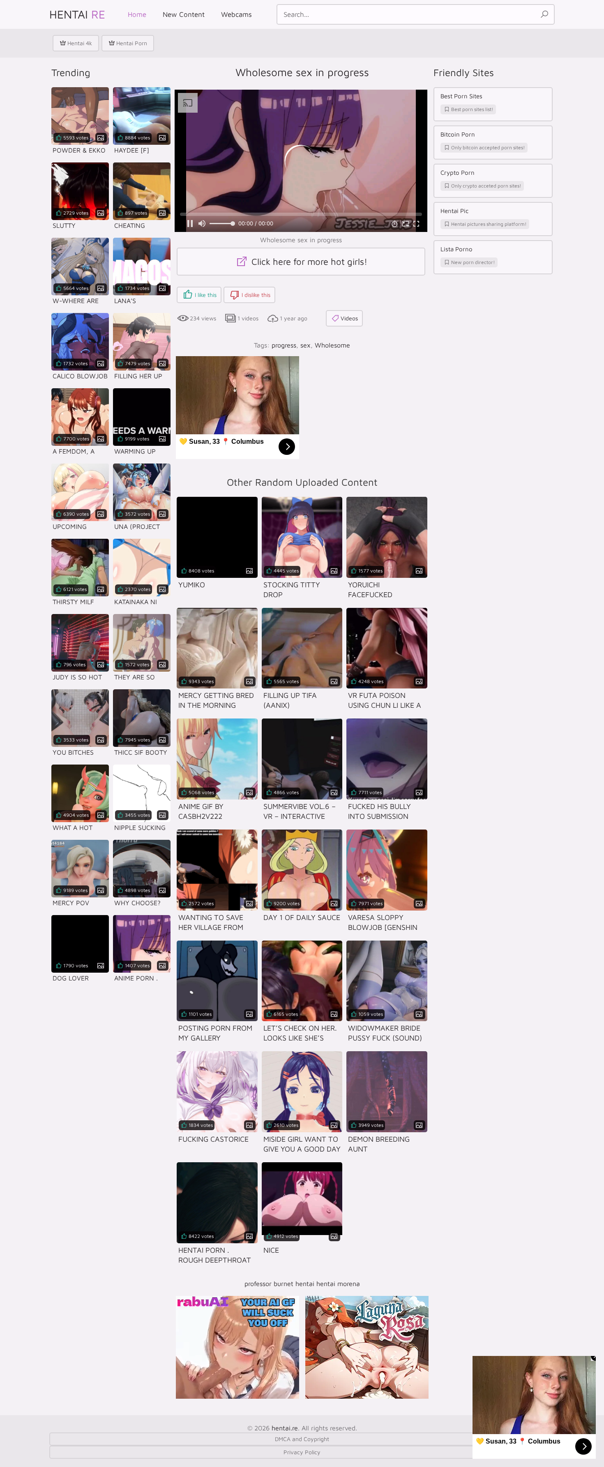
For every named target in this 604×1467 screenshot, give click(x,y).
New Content (184, 14)
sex (305, 345)
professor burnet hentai (279, 1283)
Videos (349, 318)
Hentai (77, 14)
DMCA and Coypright (302, 1438)
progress (284, 345)
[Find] (544, 14)
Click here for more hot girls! (308, 261)
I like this (206, 294)
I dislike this (256, 294)
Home (137, 14)
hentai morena (338, 1283)
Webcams (236, 14)
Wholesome (332, 345)
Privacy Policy (302, 1451)
